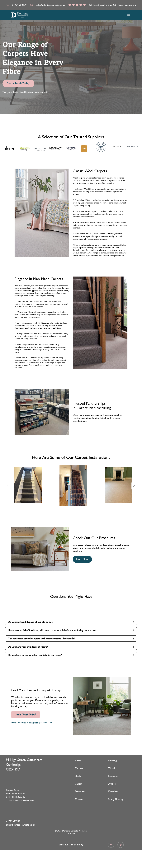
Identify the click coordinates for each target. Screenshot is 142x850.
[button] (8, 486)
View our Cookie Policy (71, 844)
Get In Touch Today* (18, 83)
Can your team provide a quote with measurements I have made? (41, 638)
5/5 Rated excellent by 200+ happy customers (112, 4)
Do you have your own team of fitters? (28, 646)
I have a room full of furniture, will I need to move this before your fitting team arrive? (52, 630)
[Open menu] (128, 15)
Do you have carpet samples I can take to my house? (35, 655)
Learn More (82, 559)
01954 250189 (19, 4)
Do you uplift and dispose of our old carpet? (30, 621)
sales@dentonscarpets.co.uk (50, 4)
